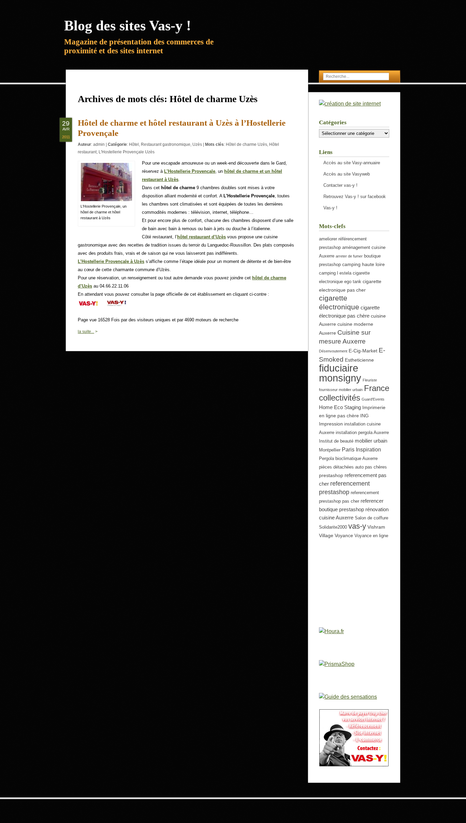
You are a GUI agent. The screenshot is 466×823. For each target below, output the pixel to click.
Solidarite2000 (333, 527)
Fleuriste (370, 380)
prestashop (331, 475)
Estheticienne (359, 360)
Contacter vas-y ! (340, 185)
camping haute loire (363, 264)
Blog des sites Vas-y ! (127, 25)
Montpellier (329, 450)
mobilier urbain (371, 441)
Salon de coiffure (371, 518)
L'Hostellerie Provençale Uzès (127, 152)
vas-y (357, 526)
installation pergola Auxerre (362, 432)
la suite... (86, 331)
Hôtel (134, 144)
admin (99, 144)
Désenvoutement (333, 351)
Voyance (344, 535)
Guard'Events (373, 399)
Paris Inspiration (361, 449)
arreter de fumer (349, 256)
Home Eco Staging (340, 407)
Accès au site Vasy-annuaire (351, 162)
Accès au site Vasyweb (346, 174)
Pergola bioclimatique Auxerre (348, 458)
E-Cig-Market (363, 350)
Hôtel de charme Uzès (246, 144)
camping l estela (335, 273)
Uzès (197, 144)
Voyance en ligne (371, 535)
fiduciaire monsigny (340, 372)
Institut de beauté (336, 441)
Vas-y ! (330, 207)
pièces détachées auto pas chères (353, 467)
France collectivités (354, 392)
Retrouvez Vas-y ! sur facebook (354, 196)
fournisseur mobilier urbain (341, 390)
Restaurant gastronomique (165, 144)
